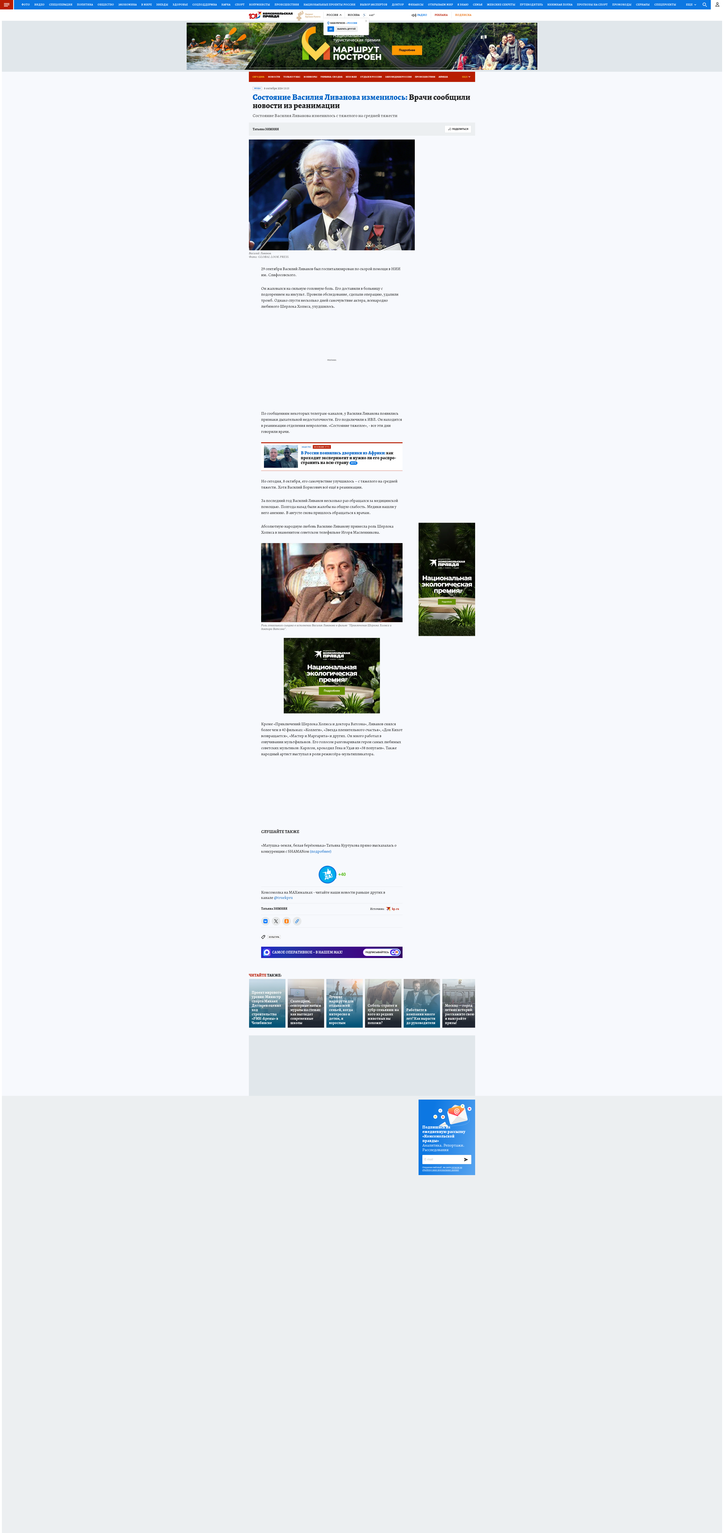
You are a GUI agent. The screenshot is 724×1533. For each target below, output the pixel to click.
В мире (146, 4)
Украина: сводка (331, 76)
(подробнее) (320, 851)
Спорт (240, 4)
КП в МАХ (351, 76)
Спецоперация (60, 4)
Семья (477, 4)
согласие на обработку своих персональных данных (442, 1169)
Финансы (415, 4)
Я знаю (462, 4)
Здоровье (180, 4)
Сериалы (643, 4)
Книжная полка (559, 4)
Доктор (398, 4)
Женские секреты (501, 4)
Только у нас (291, 76)
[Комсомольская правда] (271, 15)
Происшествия (287, 4)
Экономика (127, 4)
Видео (39, 4)
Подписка (463, 15)
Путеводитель (531, 4)
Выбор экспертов (373, 4)
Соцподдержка (204, 4)
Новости (274, 76)
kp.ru (395, 909)
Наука (225, 4)
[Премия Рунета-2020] (307, 15)
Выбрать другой (346, 29)
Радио (422, 15)
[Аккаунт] (717, 4)
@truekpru (283, 897)
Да (330, 29)
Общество (105, 4)
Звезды (162, 4)
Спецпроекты (665, 4)
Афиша (443, 76)
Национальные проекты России (329, 4)
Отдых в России (371, 76)
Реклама (441, 15)
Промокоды (621, 4)
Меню (6, 4)
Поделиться (460, 129)
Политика (85, 4)
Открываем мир (440, 4)
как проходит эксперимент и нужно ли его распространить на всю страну (348, 458)
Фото (25, 4)
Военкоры (310, 76)
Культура (274, 937)
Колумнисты (259, 4)
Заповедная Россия (398, 76)
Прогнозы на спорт (592, 4)
